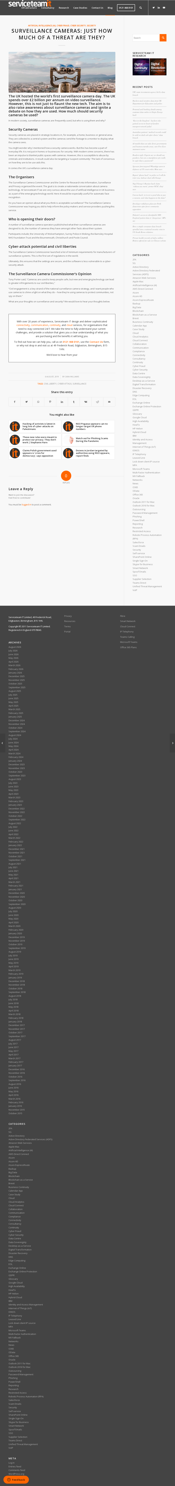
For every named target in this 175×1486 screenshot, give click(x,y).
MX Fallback (139, 476)
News (135, 483)
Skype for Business (143, 564)
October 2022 (15, 815)
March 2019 (14, 970)
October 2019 (15, 944)
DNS (135, 391)
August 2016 (15, 1084)
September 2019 (17, 948)
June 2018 (13, 1003)
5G (134, 263)
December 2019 (17, 937)
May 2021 (13, 874)
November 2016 (17, 1072)
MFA (135, 465)
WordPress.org (16, 1473)
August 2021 (15, 863)
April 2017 (13, 1054)
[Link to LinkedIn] (158, 7)
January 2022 (15, 845)
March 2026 (14, 665)
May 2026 (13, 657)
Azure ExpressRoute (143, 299)
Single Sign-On (140, 560)
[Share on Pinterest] (50, 401)
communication (39, 325)
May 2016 (13, 1091)
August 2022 (15, 823)
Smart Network (140, 568)
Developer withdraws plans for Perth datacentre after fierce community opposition (147, 206)
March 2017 (14, 1058)
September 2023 (17, 775)
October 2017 (15, 1032)
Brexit (136, 318)
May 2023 (13, 790)
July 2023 (13, 782)
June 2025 (13, 698)
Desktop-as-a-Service (144, 380)
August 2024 (15, 735)
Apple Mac (138, 281)
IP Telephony (139, 454)
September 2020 (17, 904)
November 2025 (17, 680)
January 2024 (15, 760)
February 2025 (16, 713)
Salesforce (138, 542)
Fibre (122, 616)
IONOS (136, 450)
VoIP (135, 590)
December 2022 (17, 808)
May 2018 (13, 1006)
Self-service (139, 553)
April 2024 (13, 749)
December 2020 (17, 893)
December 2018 (17, 981)
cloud (69, 325)
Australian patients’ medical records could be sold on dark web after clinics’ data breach (149, 135)
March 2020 (14, 926)
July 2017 (13, 1043)
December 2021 (17, 849)
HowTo (136, 424)
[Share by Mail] (109, 401)
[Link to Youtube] (163, 7)
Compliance (139, 351)
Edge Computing (141, 395)
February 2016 (16, 1102)
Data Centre (139, 373)
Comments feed (17, 1470)
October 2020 (15, 900)
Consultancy (139, 358)
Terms (67, 626)
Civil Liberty (50, 383)
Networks (138, 479)
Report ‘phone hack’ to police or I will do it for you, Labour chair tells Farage (149, 176)
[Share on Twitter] (26, 401)
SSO (135, 575)
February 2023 (16, 801)
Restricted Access (142, 531)
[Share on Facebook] (15, 401)
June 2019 (13, 959)
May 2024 (13, 746)
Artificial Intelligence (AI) (42, 25)
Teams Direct (139, 582)
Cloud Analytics (140, 336)
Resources (69, 621)
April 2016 (13, 1095)
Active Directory (141, 266)
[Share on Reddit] (97, 401)
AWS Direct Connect (143, 288)
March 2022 (14, 837)
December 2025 (17, 676)
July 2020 (13, 911)
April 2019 (13, 966)
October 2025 (15, 683)
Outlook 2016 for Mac (143, 505)
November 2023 (17, 768)
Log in (12, 1462)
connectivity (23, 325)
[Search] (140, 7)
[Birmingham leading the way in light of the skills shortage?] (2, 743)
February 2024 (16, 757)
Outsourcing (139, 509)
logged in (26, 504)
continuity (55, 325)
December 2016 (17, 1069)
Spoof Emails (139, 571)
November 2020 (17, 896)
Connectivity (139, 355)
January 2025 (15, 716)
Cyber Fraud (63, 25)
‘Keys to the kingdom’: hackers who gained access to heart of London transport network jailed (147, 123)
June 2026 (13, 654)
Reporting (138, 523)
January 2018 (15, 1021)
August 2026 (15, 646)
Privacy (68, 616)
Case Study (138, 329)
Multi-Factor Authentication (146, 472)
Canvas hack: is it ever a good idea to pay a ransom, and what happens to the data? (149, 196)
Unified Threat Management (147, 586)
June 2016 (13, 1087)
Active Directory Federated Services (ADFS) (30, 1139)
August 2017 (15, 1039)
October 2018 (15, 988)
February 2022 (16, 841)
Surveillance (79, 383)
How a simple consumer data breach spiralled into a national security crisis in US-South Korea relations (149, 229)
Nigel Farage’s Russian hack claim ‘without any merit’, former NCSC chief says (148, 186)
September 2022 (17, 819)
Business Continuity (143, 321)
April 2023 (13, 793)
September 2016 (17, 1080)
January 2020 (15, 933)
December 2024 (17, 720)
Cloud (136, 333)
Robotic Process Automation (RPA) (26, 1396)
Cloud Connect (140, 340)
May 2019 (13, 962)
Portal (67, 631)
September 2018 (17, 992)
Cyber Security (78, 25)
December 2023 (17, 764)
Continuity (138, 362)
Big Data (137, 307)
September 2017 (17, 1036)
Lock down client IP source (146, 461)
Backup (136, 303)
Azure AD (137, 296)
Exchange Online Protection (147, 406)
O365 (135, 487)
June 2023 (13, 786)
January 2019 (15, 977)
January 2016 (15, 1105)
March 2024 (14, 753)
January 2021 (15, 889)
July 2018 (13, 999)
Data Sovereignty (142, 377)
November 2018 (17, 984)
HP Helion (138, 428)
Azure (136, 292)
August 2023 (15, 779)
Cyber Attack (65, 383)
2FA (134, 259)
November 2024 (17, 724)
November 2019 (17, 940)
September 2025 (17, 687)
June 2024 (13, 742)
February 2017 (16, 1061)
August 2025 (15, 690)
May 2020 (13, 918)
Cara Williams (72, 376)
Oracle (136, 498)
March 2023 (14, 797)
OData (136, 490)
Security (91, 25)
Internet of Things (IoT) (144, 446)
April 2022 (13, 834)
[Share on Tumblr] (74, 401)
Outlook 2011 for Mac (143, 501)
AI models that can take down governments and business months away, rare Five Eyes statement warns (149, 146)
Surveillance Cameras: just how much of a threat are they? (61, 34)
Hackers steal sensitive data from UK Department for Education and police (147, 102)
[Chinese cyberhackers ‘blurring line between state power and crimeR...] (172, 743)
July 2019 (13, 955)
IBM (134, 435)
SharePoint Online (142, 556)
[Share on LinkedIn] (62, 401)
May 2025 (13, 702)
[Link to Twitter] (153, 7)
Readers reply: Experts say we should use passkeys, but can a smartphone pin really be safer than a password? (149, 158)
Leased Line (139, 457)
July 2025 (13, 694)
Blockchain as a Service (145, 314)
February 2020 (16, 929)
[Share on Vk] (85, 401)
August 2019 (15, 951)
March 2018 (14, 1014)
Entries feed (15, 1466)
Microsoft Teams (141, 468)
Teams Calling (127, 636)
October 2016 (15, 1076)
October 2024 (15, 727)
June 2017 (13, 1047)
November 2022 (17, 812)
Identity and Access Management (26, 1304)
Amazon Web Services (144, 277)
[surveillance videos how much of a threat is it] (62, 72)
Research (138, 527)
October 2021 (15, 856)
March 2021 (14, 882)
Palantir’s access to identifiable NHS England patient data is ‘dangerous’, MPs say (149, 218)
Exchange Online (141, 402)
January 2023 (15, 804)
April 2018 (13, 1010)
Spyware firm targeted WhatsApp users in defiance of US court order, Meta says (149, 168)
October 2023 (15, 771)
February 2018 (16, 1017)
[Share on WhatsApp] (38, 401)
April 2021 (13, 878)
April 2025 (13, 705)
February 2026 (16, 669)
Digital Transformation (144, 384)
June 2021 (13, 870)
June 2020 (13, 915)
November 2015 (17, 1109)
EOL (135, 399)
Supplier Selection (142, 579)
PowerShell (138, 520)
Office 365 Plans (128, 647)
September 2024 (17, 731)
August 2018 (15, 995)
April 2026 (13, 661)
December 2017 (17, 1025)
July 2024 (13, 738)
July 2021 (13, 867)
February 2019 (16, 973)
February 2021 (16, 885)
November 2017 (17, 1028)
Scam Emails (139, 545)
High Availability (141, 421)
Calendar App (140, 325)
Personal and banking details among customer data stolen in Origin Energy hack (148, 112)
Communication (141, 347)
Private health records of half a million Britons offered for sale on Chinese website (149, 239)
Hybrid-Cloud (139, 432)
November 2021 (17, 852)
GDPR (136, 410)
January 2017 (15, 1065)
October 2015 (15, 1113)
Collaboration (140, 343)
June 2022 (13, 830)
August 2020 (15, 907)
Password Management (145, 512)
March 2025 (14, 709)
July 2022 (13, 826)
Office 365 (138, 494)
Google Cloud (140, 417)
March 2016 (14, 1098)
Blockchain (138, 310)
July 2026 (13, 650)
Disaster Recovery (142, 388)
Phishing (137, 516)
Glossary (137, 413)
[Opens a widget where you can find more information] (16, 1480)
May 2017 (13, 1051)
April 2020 (13, 922)
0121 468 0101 (71, 341)
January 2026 (15, 672)
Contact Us (96, 341)
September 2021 (17, 859)
